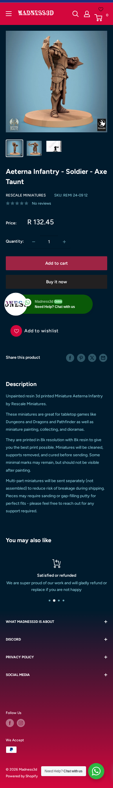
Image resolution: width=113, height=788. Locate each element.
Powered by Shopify (22, 776)
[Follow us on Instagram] (21, 723)
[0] (100, 17)
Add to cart (56, 263)
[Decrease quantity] (34, 242)
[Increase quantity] (64, 242)
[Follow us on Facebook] (10, 723)
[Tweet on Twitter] (92, 358)
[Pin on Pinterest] (81, 358)
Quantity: (15, 241)
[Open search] (75, 14)
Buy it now (56, 281)
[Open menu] (9, 13)
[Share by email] (103, 358)
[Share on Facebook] (70, 358)
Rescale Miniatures (26, 195)
